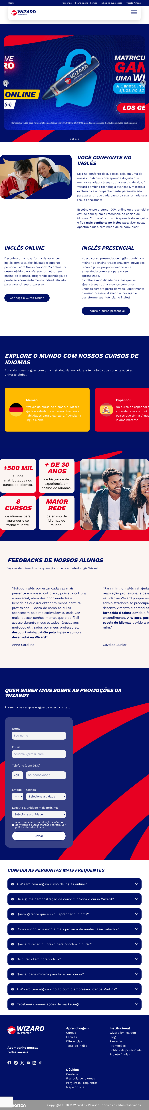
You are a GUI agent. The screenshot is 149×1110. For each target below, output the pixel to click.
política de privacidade (29, 827)
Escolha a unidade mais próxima (35, 807)
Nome (16, 728)
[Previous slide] (6, 83)
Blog (113, 1037)
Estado (17, 789)
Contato (72, 1074)
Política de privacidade (126, 1050)
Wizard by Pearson (123, 1032)
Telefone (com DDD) (26, 765)
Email (16, 747)
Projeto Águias (133, 3)
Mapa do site (75, 1087)
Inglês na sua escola (111, 3)
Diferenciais (74, 1041)
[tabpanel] (74, 82)
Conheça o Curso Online (27, 298)
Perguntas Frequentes (81, 1082)
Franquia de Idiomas (86, 3)
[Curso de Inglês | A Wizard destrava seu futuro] (23, 13)
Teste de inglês (76, 1045)
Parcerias (67, 3)
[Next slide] (143, 83)
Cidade (31, 789)
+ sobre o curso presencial (106, 311)
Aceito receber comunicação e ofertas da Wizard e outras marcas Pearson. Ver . (40, 825)
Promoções (118, 1045)
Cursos (71, 1032)
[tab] (70, 139)
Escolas (71, 1037)
